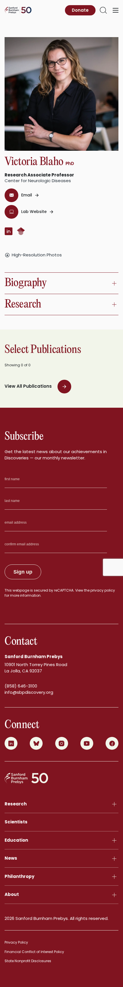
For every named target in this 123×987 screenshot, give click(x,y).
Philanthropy (19, 876)
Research (23, 304)
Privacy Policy (16, 942)
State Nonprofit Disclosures (28, 960)
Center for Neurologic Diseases (38, 181)
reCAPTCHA (64, 590)
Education (16, 840)
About (12, 894)
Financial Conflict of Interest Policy (34, 951)
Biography (26, 283)
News (11, 858)
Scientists (16, 822)
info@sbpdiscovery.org (29, 692)
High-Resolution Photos (37, 255)
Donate (80, 10)
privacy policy (102, 590)
